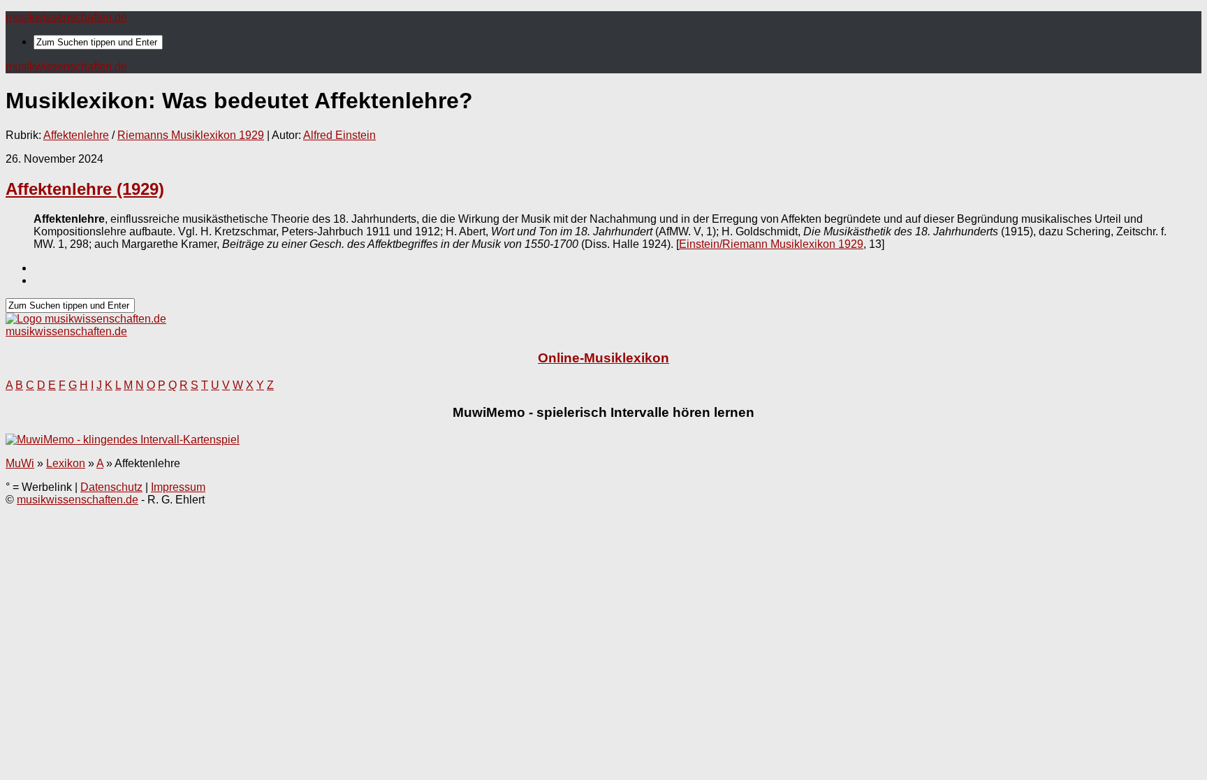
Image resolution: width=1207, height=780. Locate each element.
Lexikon (65, 463)
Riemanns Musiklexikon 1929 (190, 135)
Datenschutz (111, 487)
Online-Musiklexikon (603, 358)
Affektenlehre (76, 135)
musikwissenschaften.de (66, 17)
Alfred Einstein (339, 135)
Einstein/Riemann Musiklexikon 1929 (771, 244)
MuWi (20, 463)
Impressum (178, 487)
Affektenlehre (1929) (85, 188)
